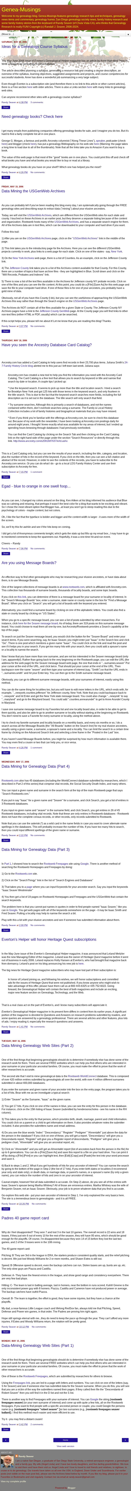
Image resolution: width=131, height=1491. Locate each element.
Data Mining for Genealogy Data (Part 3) (36, 849)
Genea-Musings (21, 9)
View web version (65, 1446)
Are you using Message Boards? (29, 563)
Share (5, 107)
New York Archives (23, 258)
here (29, 87)
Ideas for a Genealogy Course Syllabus (35, 46)
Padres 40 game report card (25, 1218)
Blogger (71, 1488)
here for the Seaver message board (38, 623)
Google (84, 863)
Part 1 (7, 863)
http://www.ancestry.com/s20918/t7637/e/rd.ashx (40, 441)
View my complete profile (13, 1481)
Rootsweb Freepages (56, 863)
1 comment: (36, 472)
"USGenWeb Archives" (85, 238)
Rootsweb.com (10, 780)
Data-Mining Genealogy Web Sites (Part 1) (38, 1345)
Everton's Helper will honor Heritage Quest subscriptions (49, 939)
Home (65, 1440)
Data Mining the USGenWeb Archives (33, 191)
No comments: (38, 172)
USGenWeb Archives (39, 215)
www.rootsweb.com (73, 587)
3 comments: (37, 102)
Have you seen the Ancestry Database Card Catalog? (47, 345)
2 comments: (37, 1424)
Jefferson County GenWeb (54, 311)
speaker (100, 140)
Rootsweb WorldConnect (82, 1076)
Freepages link (21, 1382)
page (29, 887)
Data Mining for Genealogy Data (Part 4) (36, 766)
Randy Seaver (26, 1456)
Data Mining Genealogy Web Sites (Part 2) (37, 1045)
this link (22, 597)
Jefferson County (19, 268)
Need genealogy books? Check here (32, 116)
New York (116, 251)
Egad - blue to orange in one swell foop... (36, 486)
